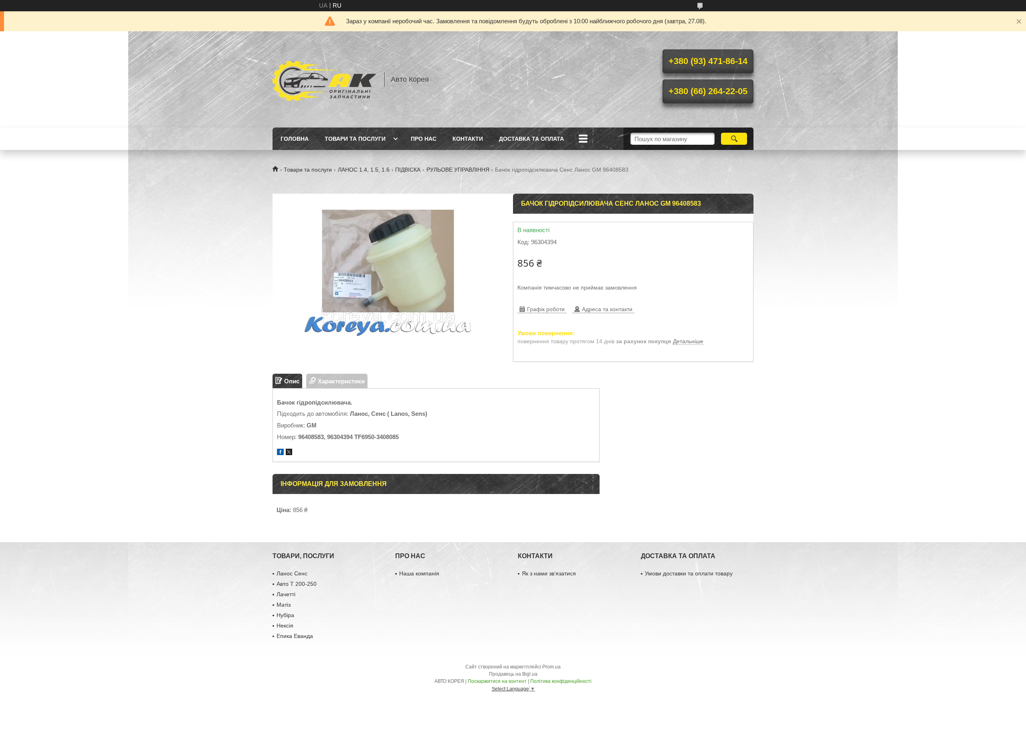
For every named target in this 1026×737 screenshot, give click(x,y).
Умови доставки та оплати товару (689, 573)
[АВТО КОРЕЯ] (325, 79)
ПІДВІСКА (407, 169)
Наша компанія (419, 573)
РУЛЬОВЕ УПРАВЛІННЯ (457, 169)
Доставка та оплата (531, 139)
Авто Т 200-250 (297, 584)
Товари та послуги (355, 139)
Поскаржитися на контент (497, 681)
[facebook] (280, 452)
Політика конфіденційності (561, 681)
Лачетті (286, 594)
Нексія (285, 625)
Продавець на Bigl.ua (513, 674)
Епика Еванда (295, 636)
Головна (295, 139)
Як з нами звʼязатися (549, 573)
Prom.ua (551, 667)
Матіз (284, 604)
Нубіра (285, 615)
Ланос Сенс (292, 573)
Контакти (467, 139)
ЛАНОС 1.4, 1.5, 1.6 (364, 169)
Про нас (423, 139)
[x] (289, 452)
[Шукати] (734, 139)
